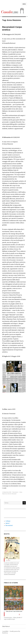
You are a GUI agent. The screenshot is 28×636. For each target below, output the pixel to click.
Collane (8, 521)
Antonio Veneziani (11, 493)
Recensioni (15, 492)
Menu (24, 4)
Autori (7, 523)
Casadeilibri (5, 631)
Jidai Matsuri (6, 626)
